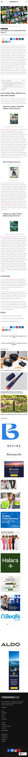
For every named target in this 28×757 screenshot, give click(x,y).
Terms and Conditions (6, 726)
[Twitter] (12, 750)
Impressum (4, 739)
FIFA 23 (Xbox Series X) (8, 85)
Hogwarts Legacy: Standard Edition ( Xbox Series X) (14, 84)
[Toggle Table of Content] (22, 81)
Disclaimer (4, 724)
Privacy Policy (4, 734)
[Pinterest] (19, 750)
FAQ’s (3, 89)
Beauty (3, 711)
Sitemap (3, 741)
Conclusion (4, 88)
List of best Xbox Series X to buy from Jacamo (11, 82)
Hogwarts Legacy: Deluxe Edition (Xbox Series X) (13, 86)
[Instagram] (15, 750)
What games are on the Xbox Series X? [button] (10, 321)
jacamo (6, 28)
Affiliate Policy (5, 735)
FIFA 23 (2, 295)
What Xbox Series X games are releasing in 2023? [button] (13, 318)
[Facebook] (8, 750)
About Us (4, 722)
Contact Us (4, 728)
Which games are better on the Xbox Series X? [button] (12, 315)
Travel (3, 714)
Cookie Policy (4, 737)
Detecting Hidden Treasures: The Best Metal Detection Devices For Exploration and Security (12, 392)
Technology (2, 28)
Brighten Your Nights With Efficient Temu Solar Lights (14, 414)
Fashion (3, 716)
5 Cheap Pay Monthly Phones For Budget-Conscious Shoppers (14, 343)
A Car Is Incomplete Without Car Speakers (11, 370)
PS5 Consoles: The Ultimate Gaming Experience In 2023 (14, 336)
